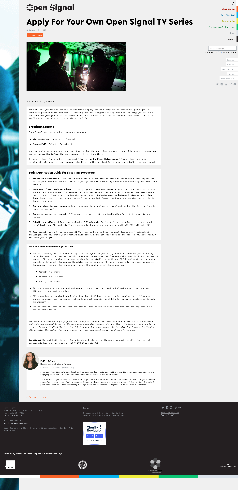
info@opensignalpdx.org (16, 422)
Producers (226, 78)
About (231, 39)
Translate (228, 52)
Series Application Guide (113, 213)
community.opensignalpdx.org (98, 205)
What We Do (228, 9)
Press (231, 73)
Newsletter (228, 69)
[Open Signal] (110, 8)
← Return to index (37, 397)
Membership (228, 21)
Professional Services (221, 27)
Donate (230, 59)
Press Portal (167, 415)
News (232, 33)
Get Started (228, 15)
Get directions (12, 415)
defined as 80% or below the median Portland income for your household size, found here (92, 328)
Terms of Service (170, 412)
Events (230, 64)
